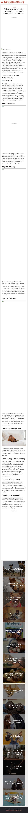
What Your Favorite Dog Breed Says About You (14, 783)
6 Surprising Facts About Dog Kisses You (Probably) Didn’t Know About (14, 660)
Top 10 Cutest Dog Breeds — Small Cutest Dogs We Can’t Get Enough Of (14, 752)
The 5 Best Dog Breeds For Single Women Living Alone (14, 599)
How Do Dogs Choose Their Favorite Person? (14, 615)
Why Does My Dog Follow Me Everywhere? (14, 737)
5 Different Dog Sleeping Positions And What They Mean (14, 798)
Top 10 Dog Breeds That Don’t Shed (14, 706)
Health (14, 7)
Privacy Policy (9, 810)
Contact (15, 810)
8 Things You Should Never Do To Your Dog (14, 645)
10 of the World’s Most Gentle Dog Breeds (14, 722)
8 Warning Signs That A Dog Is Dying (14, 691)
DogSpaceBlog (14, 1)
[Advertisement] (14, 32)
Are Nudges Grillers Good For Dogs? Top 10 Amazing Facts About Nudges (14, 630)
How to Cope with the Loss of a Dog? (14, 767)
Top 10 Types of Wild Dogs (14, 569)
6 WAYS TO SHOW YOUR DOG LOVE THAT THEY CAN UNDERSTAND (14, 676)
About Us (19, 810)
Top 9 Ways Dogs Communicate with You (14, 584)
